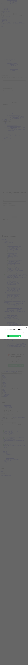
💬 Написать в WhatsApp (14, 336)
